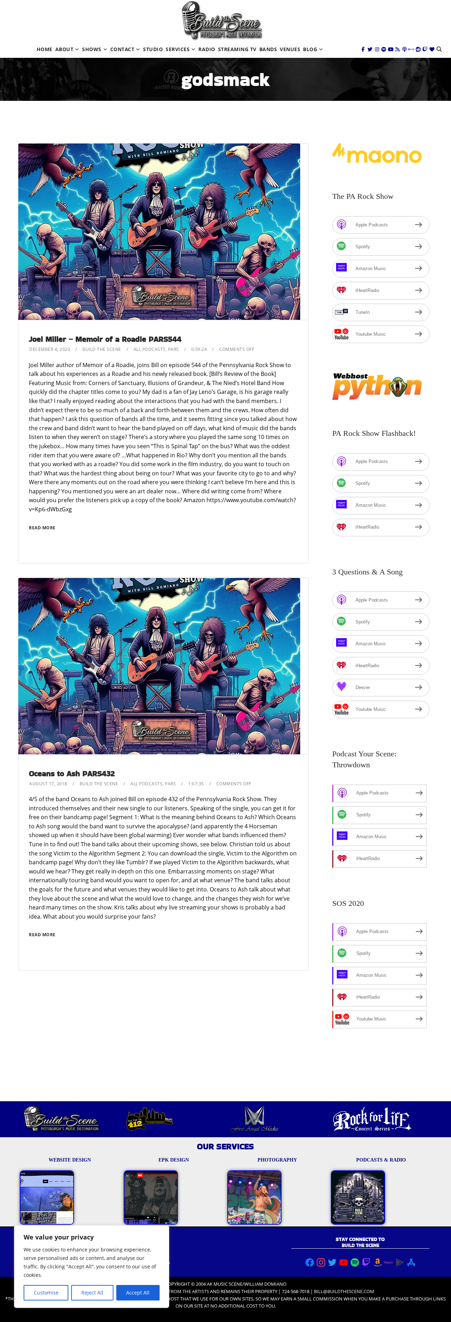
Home (44, 49)
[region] (91, 1266)
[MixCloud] (411, 49)
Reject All (92, 1292)
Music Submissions (149, 1270)
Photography (143, 1256)
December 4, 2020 (49, 349)
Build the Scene (101, 349)
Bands (268, 49)
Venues (290, 49)
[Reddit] (418, 49)
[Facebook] (363, 49)
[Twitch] (424, 49)
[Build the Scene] (222, 20)
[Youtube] (390, 49)
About (64, 49)
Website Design (146, 1248)
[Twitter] (369, 49)
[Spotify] (383, 49)
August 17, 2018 (48, 784)
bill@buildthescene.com (344, 1291)
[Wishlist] (431, 49)
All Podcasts (150, 349)
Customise (46, 1292)
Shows (91, 49)
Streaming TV (237, 49)
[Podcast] (404, 49)
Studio (153, 49)
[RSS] (397, 49)
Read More (42, 528)
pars (173, 349)
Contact (122, 49)
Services (178, 49)
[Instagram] (377, 49)
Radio (206, 49)
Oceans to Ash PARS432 (72, 773)
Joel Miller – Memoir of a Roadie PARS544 (105, 339)
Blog (310, 49)
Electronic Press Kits (150, 1263)
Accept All (137, 1292)
